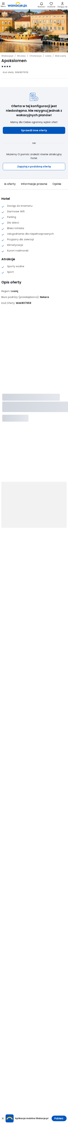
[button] (34, 130)
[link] (17, 4)
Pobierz (58, 1118)
